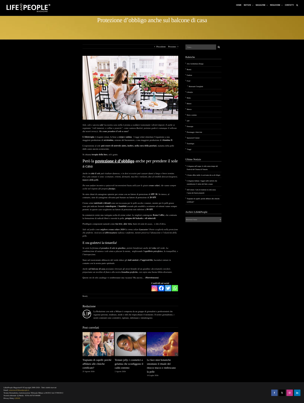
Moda (189, 98)
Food (188, 81)
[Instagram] (154, 288)
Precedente (161, 46)
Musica (189, 109)
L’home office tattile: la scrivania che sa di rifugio (203, 175)
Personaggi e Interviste (194, 132)
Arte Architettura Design (195, 64)
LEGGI (17, 398)
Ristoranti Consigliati (196, 86)
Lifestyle (190, 92)
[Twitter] (168, 288)
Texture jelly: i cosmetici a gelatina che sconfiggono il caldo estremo (129, 363)
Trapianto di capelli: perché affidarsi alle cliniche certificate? (97, 363)
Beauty (85, 296)
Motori (189, 103)
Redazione (89, 306)
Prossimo (172, 46)
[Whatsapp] (175, 288)
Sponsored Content (193, 138)
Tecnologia (190, 143)
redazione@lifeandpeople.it (19, 390)
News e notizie (192, 115)
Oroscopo (190, 126)
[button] (297, 5)
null (188, 121)
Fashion (189, 75)
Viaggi (189, 149)
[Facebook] (161, 288)
